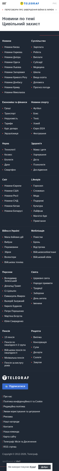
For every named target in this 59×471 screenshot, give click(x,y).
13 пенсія (9, 337)
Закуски (37, 362)
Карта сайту (9, 436)
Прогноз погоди (41, 87)
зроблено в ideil (11, 461)
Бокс (35, 113)
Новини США (11, 191)
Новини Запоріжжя (14, 72)
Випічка (37, 337)
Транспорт (10, 113)
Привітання (39, 221)
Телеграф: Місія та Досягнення (19, 441)
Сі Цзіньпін (10, 291)
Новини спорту (40, 102)
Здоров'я (36, 143)
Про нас (7, 396)
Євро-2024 (39, 128)
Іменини (37, 303)
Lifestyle (35, 179)
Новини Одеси (12, 62)
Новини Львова (12, 67)
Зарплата (38, 47)
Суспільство (38, 41)
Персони (7, 272)
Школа (36, 72)
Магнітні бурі (40, 216)
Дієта (36, 159)
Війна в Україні (10, 231)
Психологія (39, 164)
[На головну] (29, 3)
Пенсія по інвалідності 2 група (15, 343)
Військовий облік (42, 257)
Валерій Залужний (14, 301)
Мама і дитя (39, 149)
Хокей (36, 123)
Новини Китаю (12, 206)
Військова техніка (13, 262)
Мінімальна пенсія (14, 358)
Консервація (40, 342)
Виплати (37, 57)
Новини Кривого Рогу (15, 77)
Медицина (38, 67)
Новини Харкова (13, 52)
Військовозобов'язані (44, 252)
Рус (55, 3)
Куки (32, 467)
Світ (4, 179)
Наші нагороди (11, 421)
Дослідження (40, 170)
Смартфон (10, 170)
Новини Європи (12, 186)
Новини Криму (12, 87)
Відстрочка (39, 247)
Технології (9, 149)
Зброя (7, 252)
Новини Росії (11, 196)
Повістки (38, 237)
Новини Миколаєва (14, 92)
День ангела (39, 298)
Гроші (7, 108)
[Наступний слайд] (56, 10)
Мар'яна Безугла (13, 316)
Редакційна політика (14, 406)
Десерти (37, 352)
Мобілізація (37, 231)
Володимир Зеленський (10, 279)
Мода (36, 196)
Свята (34, 272)
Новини (6, 41)
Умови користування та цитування (21, 411)
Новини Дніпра (12, 57)
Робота (37, 52)
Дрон (7, 164)
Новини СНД (11, 201)
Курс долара (11, 128)
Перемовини (11, 247)
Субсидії (37, 62)
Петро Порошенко (14, 311)
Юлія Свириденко (13, 321)
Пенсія (6, 331)
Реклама (8, 416)
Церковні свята (41, 278)
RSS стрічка (9, 447)
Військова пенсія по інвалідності (15, 351)
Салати (37, 357)
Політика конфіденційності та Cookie (23, 401)
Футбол (37, 108)
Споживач (38, 191)
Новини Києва (11, 47)
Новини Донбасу (13, 82)
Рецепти (36, 331)
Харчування (39, 154)
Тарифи (8, 123)
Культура (38, 206)
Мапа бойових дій (13, 237)
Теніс (36, 118)
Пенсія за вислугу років (13, 364)
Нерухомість (11, 118)
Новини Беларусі (13, 211)
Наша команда (11, 431)
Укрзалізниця (11, 133)
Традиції (37, 288)
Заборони (38, 293)
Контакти (8, 426)
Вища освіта (40, 77)
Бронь (36, 242)
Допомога (38, 82)
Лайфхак (38, 211)
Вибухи (8, 242)
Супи (36, 347)
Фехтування (39, 133)
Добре (44, 467)
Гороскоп (38, 186)
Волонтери (10, 257)
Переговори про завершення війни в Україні (29, 10)
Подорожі (38, 201)
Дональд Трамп (12, 286)
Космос (8, 154)
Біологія (8, 159)
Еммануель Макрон (14, 296)
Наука (5, 143)
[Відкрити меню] (4, 3)
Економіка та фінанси (14, 102)
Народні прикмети (43, 283)
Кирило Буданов (13, 306)
